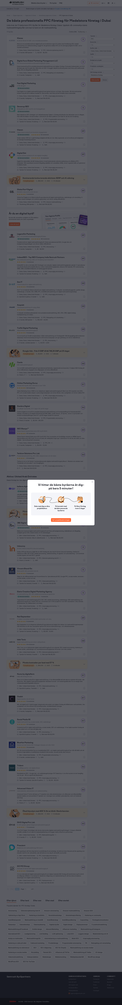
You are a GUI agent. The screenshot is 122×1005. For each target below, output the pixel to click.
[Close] (92, 482)
